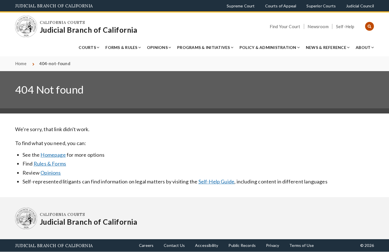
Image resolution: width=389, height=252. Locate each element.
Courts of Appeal (280, 5)
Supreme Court (241, 5)
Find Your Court (285, 26)
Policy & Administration (267, 47)
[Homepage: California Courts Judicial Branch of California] (26, 27)
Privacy (272, 245)
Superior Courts (321, 5)
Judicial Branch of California (54, 6)
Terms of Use (301, 245)
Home (20, 63)
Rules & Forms (50, 163)
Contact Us (174, 245)
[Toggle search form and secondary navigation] (369, 27)
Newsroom (318, 26)
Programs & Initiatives (203, 47)
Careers (146, 245)
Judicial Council (360, 5)
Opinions (157, 47)
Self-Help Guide (216, 181)
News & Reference (326, 47)
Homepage (52, 155)
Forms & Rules (121, 47)
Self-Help (345, 26)
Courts (87, 47)
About (363, 47)
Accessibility (206, 245)
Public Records (242, 245)
